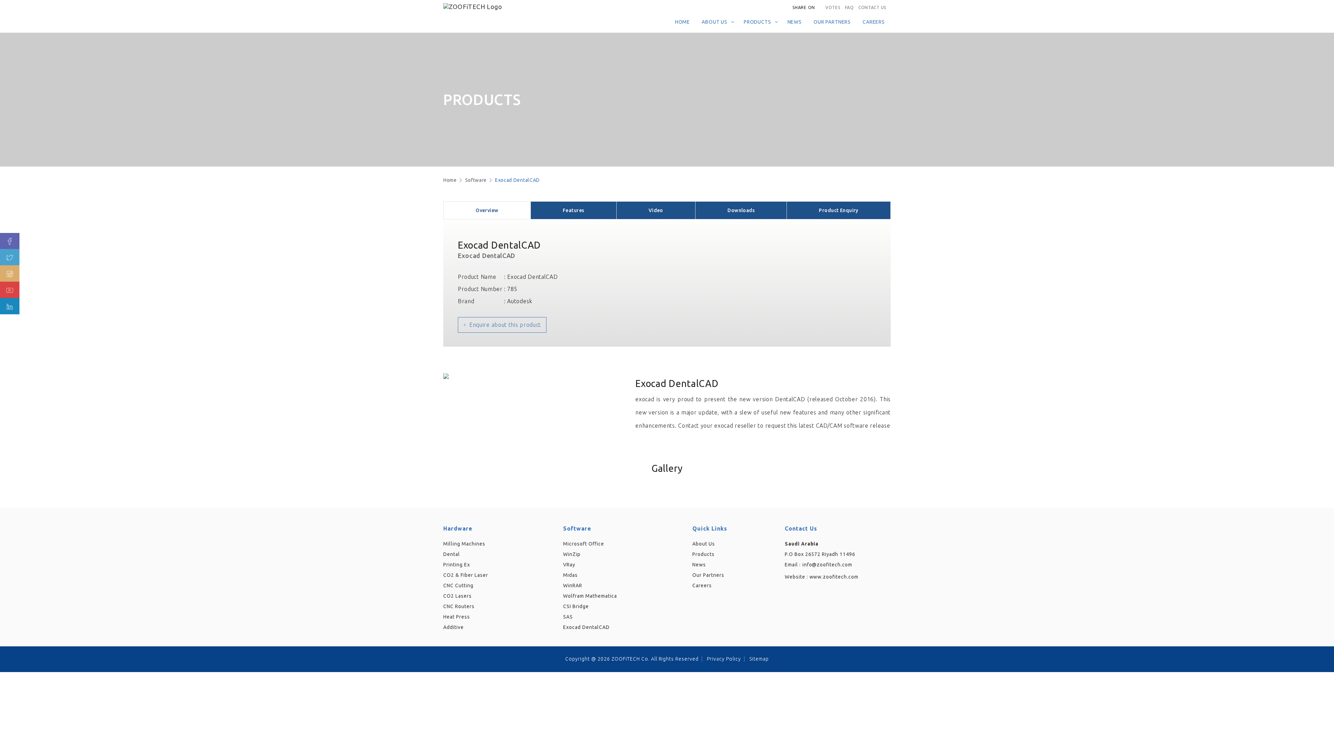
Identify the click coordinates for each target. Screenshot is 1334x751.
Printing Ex (456, 564)
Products (757, 22)
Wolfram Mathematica (590, 596)
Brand (466, 301)
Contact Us (872, 7)
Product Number (480, 289)
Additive (453, 627)
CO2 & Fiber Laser (465, 575)
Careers (874, 22)
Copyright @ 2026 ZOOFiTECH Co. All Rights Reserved (632, 659)
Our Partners (832, 22)
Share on (803, 7)
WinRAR (572, 585)
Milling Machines (464, 544)
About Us (714, 22)
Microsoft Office (583, 544)
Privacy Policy (724, 659)
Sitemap (759, 659)
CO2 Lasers (457, 596)
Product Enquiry (838, 210)
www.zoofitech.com (834, 577)
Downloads (741, 210)
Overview (487, 210)
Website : (821, 577)
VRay (569, 564)
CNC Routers (459, 606)
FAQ (849, 7)
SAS (568, 617)
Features (573, 210)
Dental (451, 554)
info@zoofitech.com (827, 564)
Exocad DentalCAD (517, 180)
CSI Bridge (576, 606)
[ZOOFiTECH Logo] (491, 6)
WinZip (571, 554)
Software (476, 180)
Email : (793, 564)
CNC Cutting (458, 585)
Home (682, 22)
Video (656, 210)
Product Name (477, 277)
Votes (832, 7)
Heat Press (456, 617)
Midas (570, 575)
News (795, 22)
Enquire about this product (505, 325)
